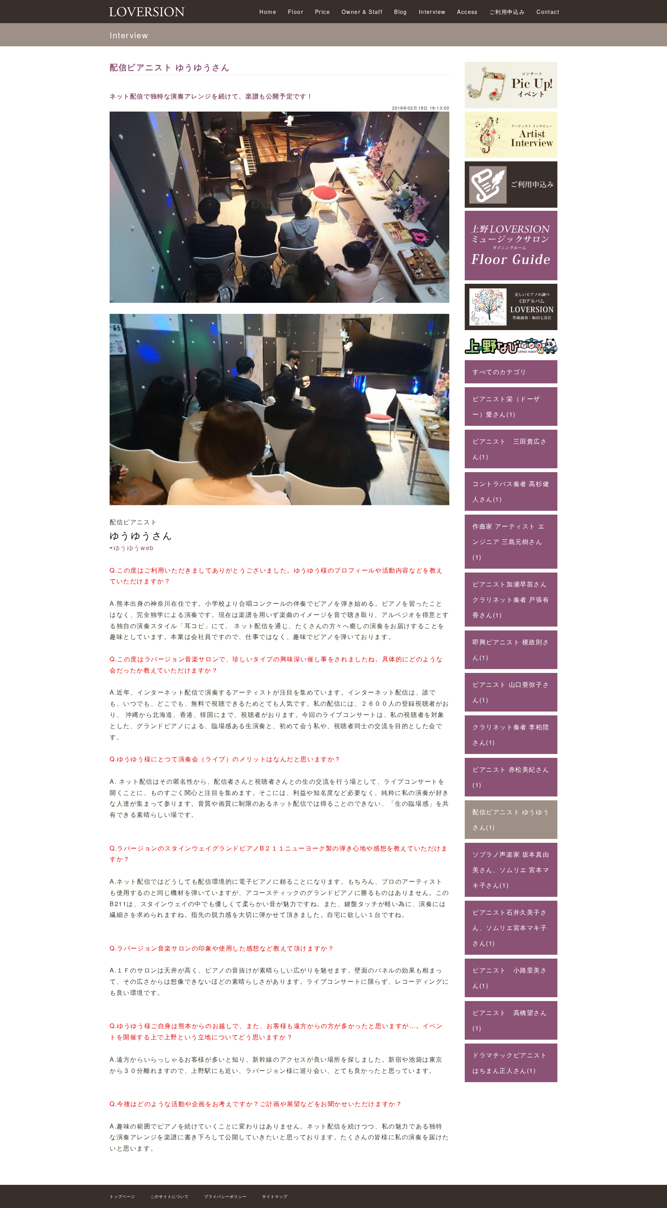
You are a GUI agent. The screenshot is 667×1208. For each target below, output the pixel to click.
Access (467, 11)
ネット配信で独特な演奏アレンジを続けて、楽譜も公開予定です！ (211, 95)
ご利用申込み (507, 11)
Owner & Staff (362, 11)
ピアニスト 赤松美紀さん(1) (510, 777)
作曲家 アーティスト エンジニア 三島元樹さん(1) (508, 541)
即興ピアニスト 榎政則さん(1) (510, 649)
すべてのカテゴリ (499, 371)
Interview (432, 11)
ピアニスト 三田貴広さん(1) (509, 449)
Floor (295, 11)
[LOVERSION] (511, 327)
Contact (548, 11)
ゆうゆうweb (133, 547)
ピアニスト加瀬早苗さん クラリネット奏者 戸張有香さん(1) (510, 599)
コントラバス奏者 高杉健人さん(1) (510, 491)
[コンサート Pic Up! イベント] (511, 105)
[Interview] (511, 155)
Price (322, 11)
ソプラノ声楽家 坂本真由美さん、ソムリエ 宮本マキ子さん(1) (510, 869)
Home (267, 11)
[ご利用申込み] (511, 205)
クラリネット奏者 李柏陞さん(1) (510, 734)
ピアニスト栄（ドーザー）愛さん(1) (506, 406)
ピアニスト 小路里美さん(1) (509, 978)
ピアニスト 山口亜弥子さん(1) (510, 692)
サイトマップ (275, 1196)
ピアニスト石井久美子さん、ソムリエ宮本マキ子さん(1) (509, 927)
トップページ (122, 1196)
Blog (400, 11)
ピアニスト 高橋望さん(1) (509, 1020)
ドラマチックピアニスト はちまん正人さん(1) (513, 1062)
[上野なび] (511, 354)
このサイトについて (170, 1196)
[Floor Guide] (511, 277)
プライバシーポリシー (225, 1196)
